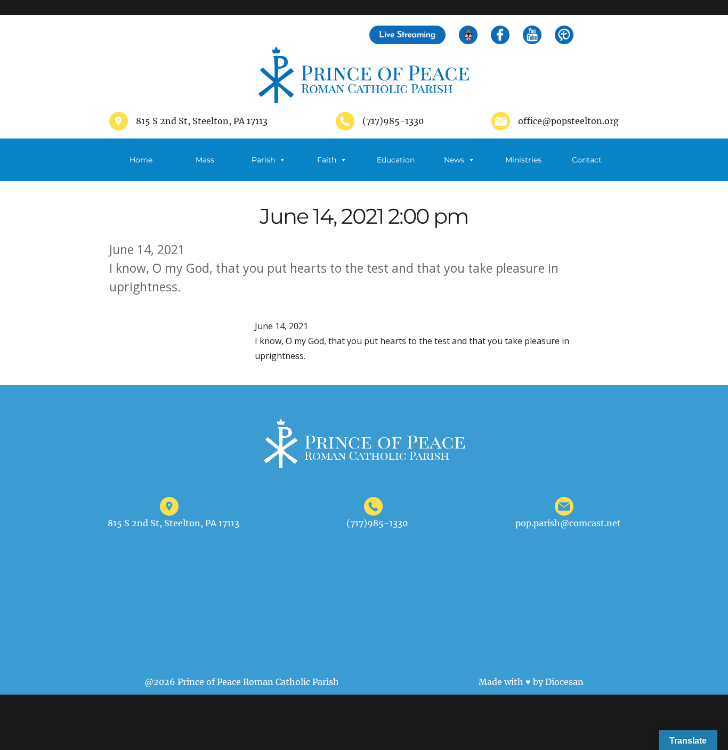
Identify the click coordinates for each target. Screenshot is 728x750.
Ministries (523, 160)
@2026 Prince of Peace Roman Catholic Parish (241, 681)
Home (141, 160)
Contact (587, 160)
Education (396, 160)
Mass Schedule (205, 168)
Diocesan (564, 681)
